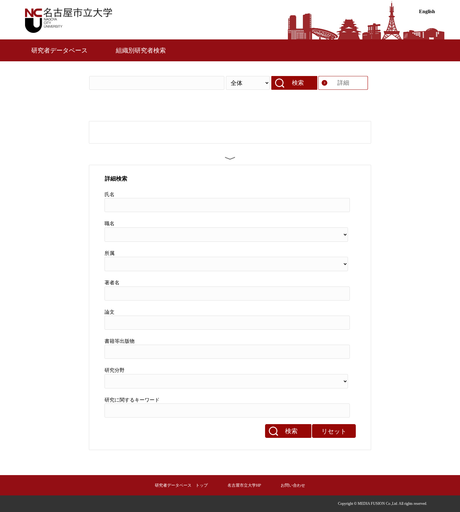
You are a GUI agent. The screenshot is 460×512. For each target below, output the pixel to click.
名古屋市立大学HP (244, 485)
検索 (298, 82)
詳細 (343, 82)
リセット (333, 431)
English (427, 11)
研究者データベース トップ (181, 485)
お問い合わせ (293, 485)
